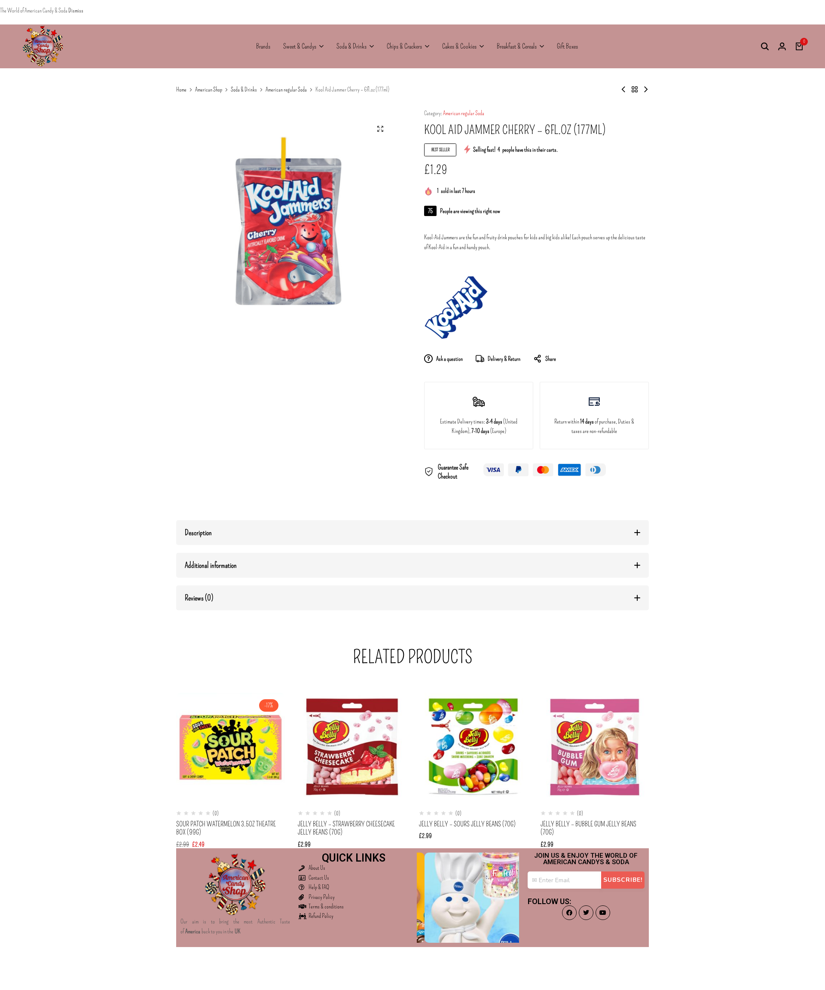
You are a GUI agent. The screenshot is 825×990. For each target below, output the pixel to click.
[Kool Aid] (456, 307)
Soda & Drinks (351, 46)
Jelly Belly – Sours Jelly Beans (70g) (467, 824)
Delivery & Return (504, 358)
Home (181, 90)
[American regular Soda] (635, 89)
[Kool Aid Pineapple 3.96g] (623, 89)
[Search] (764, 46)
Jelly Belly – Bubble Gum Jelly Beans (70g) (588, 828)
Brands (263, 46)
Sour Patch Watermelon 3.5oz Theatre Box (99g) (226, 828)
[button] (622, 747)
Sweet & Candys (299, 46)
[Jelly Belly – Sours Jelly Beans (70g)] (473, 747)
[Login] (782, 46)
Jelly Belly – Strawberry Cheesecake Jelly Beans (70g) (346, 828)
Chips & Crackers (404, 46)
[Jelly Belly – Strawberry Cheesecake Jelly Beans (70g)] (352, 747)
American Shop (208, 90)
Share (550, 358)
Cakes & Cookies (459, 46)
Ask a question (449, 358)
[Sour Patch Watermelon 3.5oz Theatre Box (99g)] (230, 747)
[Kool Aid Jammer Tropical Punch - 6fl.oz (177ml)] (646, 89)
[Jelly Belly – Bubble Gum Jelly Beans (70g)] (595, 747)
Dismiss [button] (75, 10)
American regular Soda (286, 90)
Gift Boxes (567, 46)
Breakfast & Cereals (517, 46)
